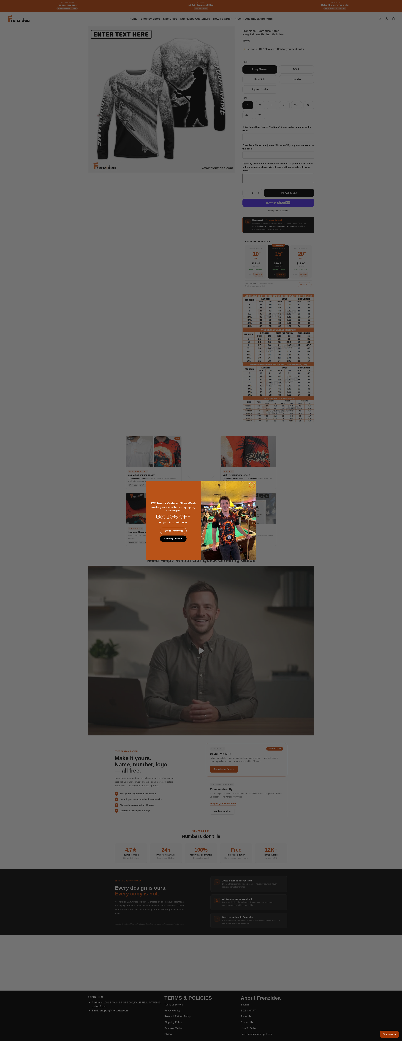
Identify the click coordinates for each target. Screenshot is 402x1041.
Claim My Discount (173, 538)
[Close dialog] (252, 485)
